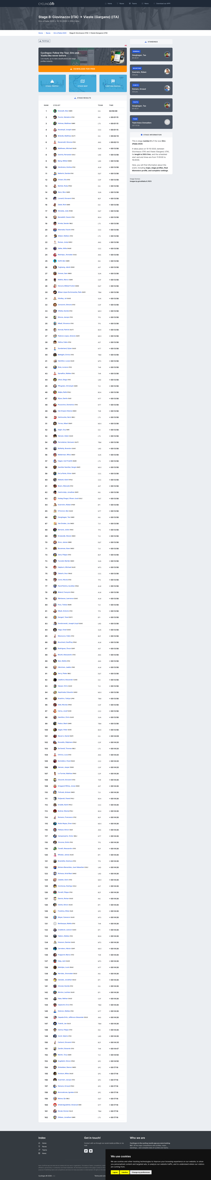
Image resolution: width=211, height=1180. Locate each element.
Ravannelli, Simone (65, 142)
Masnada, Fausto (64, 229)
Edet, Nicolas (63, 704)
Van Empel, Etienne (65, 411)
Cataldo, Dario (63, 880)
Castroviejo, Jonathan (66, 492)
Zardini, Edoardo (64, 1048)
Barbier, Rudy (63, 186)
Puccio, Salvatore (64, 117)
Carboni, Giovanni (65, 1042)
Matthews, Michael (65, 148)
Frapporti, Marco (64, 955)
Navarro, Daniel (63, 736)
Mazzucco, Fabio (64, 636)
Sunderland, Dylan (65, 348)
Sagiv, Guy (62, 429)
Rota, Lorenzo (63, 367)
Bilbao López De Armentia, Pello (70, 292)
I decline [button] (125, 1172)
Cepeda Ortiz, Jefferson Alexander (71, 1017)
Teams (44, 1150)
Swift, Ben (61, 261)
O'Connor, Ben (63, 511)
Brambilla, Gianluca (65, 861)
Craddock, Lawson (65, 930)
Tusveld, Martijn (64, 561)
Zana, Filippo (63, 554)
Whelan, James (63, 855)
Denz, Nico (62, 192)
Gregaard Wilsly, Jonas (66, 786)
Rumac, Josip (63, 242)
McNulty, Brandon (64, 448)
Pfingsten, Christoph (66, 386)
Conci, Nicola (63, 579)
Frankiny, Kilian (63, 911)
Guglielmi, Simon (64, 1061)
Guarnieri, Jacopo (64, 1080)
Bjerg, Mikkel (63, 161)
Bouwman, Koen (64, 548)
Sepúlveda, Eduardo (65, 692)
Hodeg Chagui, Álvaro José (68, 498)
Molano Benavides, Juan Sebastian (71, 867)
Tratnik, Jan (62, 1023)
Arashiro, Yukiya (64, 698)
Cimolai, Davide (64, 986)
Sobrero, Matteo (64, 1011)
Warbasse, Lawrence (66, 598)
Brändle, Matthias (64, 136)
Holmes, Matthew (64, 123)
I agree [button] (115, 1172)
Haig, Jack (62, 961)
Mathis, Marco (63, 279)
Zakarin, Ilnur (63, 573)
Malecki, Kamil (63, 479)
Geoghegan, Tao (64, 517)
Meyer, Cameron (64, 917)
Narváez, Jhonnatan (65, 973)
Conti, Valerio (63, 1036)
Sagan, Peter (62, 729)
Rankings (45, 41)
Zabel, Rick (62, 204)
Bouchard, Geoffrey (65, 642)
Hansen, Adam (63, 436)
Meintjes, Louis (63, 967)
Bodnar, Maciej (63, 811)
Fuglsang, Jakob (64, 267)
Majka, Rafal (62, 392)
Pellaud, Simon (63, 829)
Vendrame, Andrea (65, 167)
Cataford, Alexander (65, 679)
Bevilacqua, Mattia (65, 923)
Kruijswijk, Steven (64, 536)
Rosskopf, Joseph (64, 129)
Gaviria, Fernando (64, 154)
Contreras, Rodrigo (65, 886)
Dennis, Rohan (63, 898)
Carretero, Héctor (64, 948)
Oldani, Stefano (63, 236)
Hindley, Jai (62, 298)
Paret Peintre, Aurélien (66, 586)
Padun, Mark (62, 723)
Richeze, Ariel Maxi (65, 873)
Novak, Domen (63, 1111)
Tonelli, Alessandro (65, 848)
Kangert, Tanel (63, 617)
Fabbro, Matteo (63, 936)
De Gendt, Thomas (65, 748)
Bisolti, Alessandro (65, 654)
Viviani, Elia (62, 179)
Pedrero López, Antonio (67, 336)
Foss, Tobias (62, 604)
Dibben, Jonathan (64, 1117)
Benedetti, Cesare (64, 217)
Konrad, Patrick (63, 329)
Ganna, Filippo (63, 1030)
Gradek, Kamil (63, 804)
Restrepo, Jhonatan (65, 254)
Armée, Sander (63, 223)
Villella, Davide (63, 311)
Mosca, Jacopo (63, 317)
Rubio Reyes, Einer (65, 823)
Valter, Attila (62, 248)
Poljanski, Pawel (64, 798)
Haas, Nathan (63, 998)
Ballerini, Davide (64, 173)
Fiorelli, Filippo (63, 892)
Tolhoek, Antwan (64, 792)
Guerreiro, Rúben (64, 504)
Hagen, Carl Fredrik (65, 461)
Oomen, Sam (62, 273)
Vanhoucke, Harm (64, 417)
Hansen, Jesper (64, 767)
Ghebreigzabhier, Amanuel (68, 1105)
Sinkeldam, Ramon (65, 1067)
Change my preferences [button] (141, 1172)
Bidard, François (64, 592)
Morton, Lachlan (64, 992)
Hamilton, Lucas (64, 361)
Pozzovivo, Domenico (66, 404)
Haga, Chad (62, 629)
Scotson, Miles (63, 1073)
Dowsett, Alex (63, 111)
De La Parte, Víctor (65, 473)
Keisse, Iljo (62, 1098)
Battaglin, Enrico (64, 354)
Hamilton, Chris (64, 717)
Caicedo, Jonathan (65, 980)
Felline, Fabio (63, 342)
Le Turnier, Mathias (65, 773)
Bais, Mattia (62, 661)
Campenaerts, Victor (65, 836)
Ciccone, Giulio (63, 842)
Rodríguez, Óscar (64, 648)
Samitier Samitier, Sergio (67, 467)
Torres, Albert (63, 423)
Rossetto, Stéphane (65, 742)
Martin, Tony (62, 1055)
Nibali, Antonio (63, 611)
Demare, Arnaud (64, 1086)
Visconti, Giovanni (65, 779)
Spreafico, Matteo (64, 373)
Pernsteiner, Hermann (66, 442)
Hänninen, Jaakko (64, 667)
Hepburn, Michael (64, 567)
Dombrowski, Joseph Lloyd (68, 623)
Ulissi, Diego (62, 379)
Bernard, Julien (63, 529)
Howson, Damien (64, 942)
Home (40, 33)
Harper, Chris (63, 686)
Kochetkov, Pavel (64, 761)
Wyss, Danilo (63, 398)
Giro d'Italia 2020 (60, 33)
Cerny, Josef (62, 711)
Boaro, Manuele (64, 486)
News (44, 1153)
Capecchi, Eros (63, 1005)
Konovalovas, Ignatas (66, 1092)
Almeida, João (63, 211)
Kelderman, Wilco (64, 454)
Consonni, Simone (65, 304)
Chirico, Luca (63, 754)
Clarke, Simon (63, 905)
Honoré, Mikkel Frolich (66, 286)
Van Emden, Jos (64, 523)
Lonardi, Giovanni (64, 198)
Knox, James (62, 542)
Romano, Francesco (65, 817)
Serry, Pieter (62, 673)
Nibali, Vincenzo (64, 323)
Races (48, 33)
